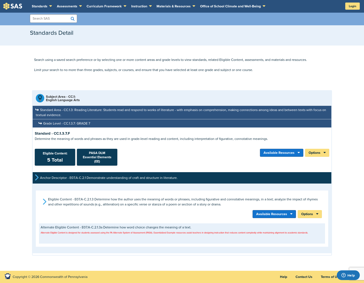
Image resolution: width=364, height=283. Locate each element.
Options (314, 153)
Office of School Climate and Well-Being (231, 6)
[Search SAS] (72, 18)
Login (352, 6)
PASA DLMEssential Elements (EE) (97, 157)
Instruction (139, 6)
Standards (40, 6)
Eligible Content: (55, 157)
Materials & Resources (174, 6)
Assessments (67, 6)
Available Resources (279, 153)
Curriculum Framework (105, 6)
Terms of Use (331, 277)
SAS (13, 6)
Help (283, 277)
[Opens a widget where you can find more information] (348, 275)
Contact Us (304, 277)
